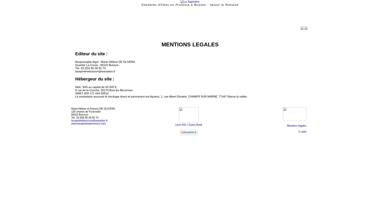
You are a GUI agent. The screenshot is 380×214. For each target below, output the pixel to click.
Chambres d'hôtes (109, 29)
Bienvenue (82, 29)
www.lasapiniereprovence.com (88, 123)
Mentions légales (296, 125)
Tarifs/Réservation (169, 29)
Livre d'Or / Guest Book (188, 124)
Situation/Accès (139, 29)
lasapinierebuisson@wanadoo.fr (89, 120)
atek (303, 131)
